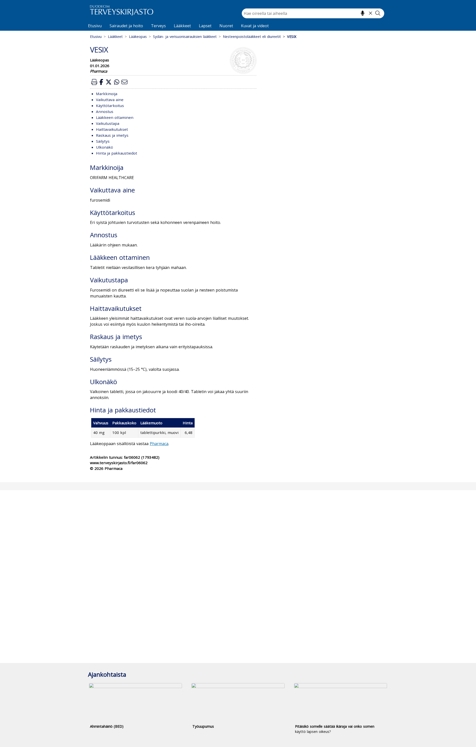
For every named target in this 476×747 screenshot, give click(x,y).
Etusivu (95, 25)
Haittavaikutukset (112, 129)
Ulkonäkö (104, 147)
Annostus (104, 111)
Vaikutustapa (107, 123)
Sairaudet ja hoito (126, 25)
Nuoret (226, 25)
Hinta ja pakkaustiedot (116, 153)
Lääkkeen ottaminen (114, 117)
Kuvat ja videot (255, 25)
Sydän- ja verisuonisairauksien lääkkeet (185, 36)
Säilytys (103, 141)
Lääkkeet (182, 25)
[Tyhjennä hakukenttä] (370, 13)
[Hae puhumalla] (362, 13)
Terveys (158, 25)
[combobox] (313, 13)
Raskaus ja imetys (112, 135)
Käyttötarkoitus (110, 105)
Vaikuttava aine (109, 99)
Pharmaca (159, 443)
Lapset (205, 25)
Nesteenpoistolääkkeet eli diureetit (252, 36)
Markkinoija (106, 93)
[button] (94, 82)
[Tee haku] (377, 13)
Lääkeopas (138, 36)
